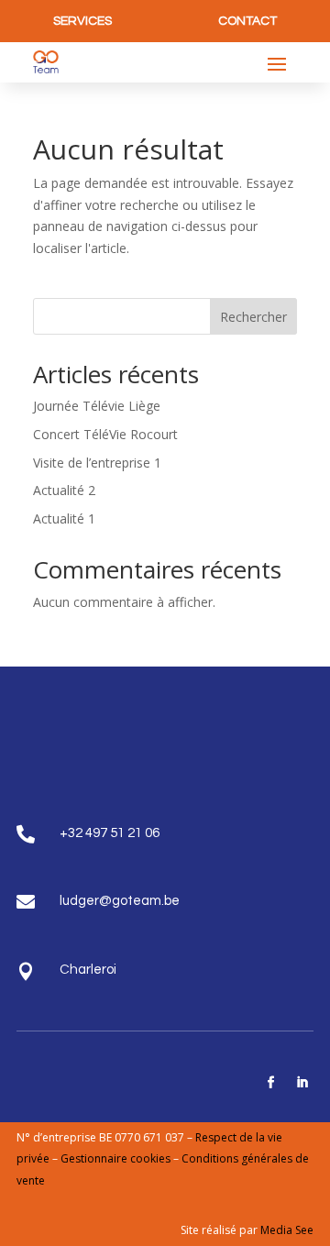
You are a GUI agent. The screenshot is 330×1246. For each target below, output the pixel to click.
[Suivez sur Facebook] (270, 1083)
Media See (287, 1230)
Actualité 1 (64, 518)
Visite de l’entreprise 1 (97, 462)
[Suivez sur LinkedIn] (302, 1083)
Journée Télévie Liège (96, 405)
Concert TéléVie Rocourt (105, 434)
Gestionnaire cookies (116, 1158)
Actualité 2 (64, 490)
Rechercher (253, 316)
